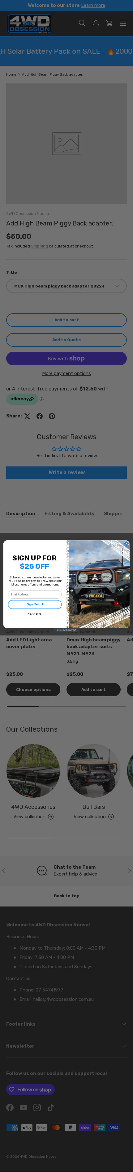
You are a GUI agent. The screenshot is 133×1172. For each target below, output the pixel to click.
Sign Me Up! (35, 604)
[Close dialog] (126, 543)
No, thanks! (35, 613)
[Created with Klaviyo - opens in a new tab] (66, 630)
